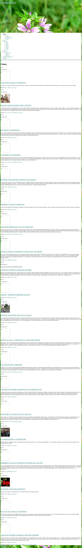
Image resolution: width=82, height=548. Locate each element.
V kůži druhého (9, 10)
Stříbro (7, 19)
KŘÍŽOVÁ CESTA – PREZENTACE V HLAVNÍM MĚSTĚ (20, 340)
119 (24, 544)
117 (21, 544)
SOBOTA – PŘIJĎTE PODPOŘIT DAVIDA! (15, 295)
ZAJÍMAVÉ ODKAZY (8, 28)
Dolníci (7, 8)
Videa (4, 23)
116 (20, 544)
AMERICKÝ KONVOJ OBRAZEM (12, 204)
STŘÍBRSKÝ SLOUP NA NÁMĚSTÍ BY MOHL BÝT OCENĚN (22, 463)
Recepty (7, 26)
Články (4, 6)
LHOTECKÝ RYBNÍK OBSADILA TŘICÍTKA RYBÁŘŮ (20, 535)
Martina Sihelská (8, 2)
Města (7, 16)
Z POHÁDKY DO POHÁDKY (11, 155)
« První (12, 544)
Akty (7, 14)
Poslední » (35, 544)
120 (26, 544)
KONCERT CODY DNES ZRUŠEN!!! (13, 489)
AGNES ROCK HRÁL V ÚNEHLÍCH (13, 83)
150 (31, 544)
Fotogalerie (5, 13)
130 (28, 544)
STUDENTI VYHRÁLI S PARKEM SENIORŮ (16, 270)
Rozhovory (8, 9)
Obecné (7, 11)
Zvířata (7, 21)
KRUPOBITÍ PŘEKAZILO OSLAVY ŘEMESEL (17, 227)
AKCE (4, 12)
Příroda (7, 18)
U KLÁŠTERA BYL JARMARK (11, 365)
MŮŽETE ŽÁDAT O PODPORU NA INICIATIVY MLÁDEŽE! (21, 251)
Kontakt (4, 31)
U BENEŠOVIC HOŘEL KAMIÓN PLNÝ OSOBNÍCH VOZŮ (21, 389)
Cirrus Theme (3, 546)
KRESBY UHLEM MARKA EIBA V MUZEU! (16, 105)
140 (29, 544)
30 (17, 544)
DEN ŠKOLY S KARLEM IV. (10, 130)
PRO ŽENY (5, 24)
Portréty (7, 17)
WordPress (13, 546)
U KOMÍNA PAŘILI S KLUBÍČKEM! (13, 439)
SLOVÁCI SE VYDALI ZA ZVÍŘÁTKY (14, 511)
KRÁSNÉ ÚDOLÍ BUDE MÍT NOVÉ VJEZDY (16, 315)
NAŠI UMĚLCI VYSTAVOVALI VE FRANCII (16, 414)
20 (16, 544)
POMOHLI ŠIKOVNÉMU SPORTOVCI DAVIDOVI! (18, 180)
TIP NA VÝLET (6, 29)
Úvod (4, 5)
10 (15, 544)
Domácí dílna (8, 25)
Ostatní (7, 20)
